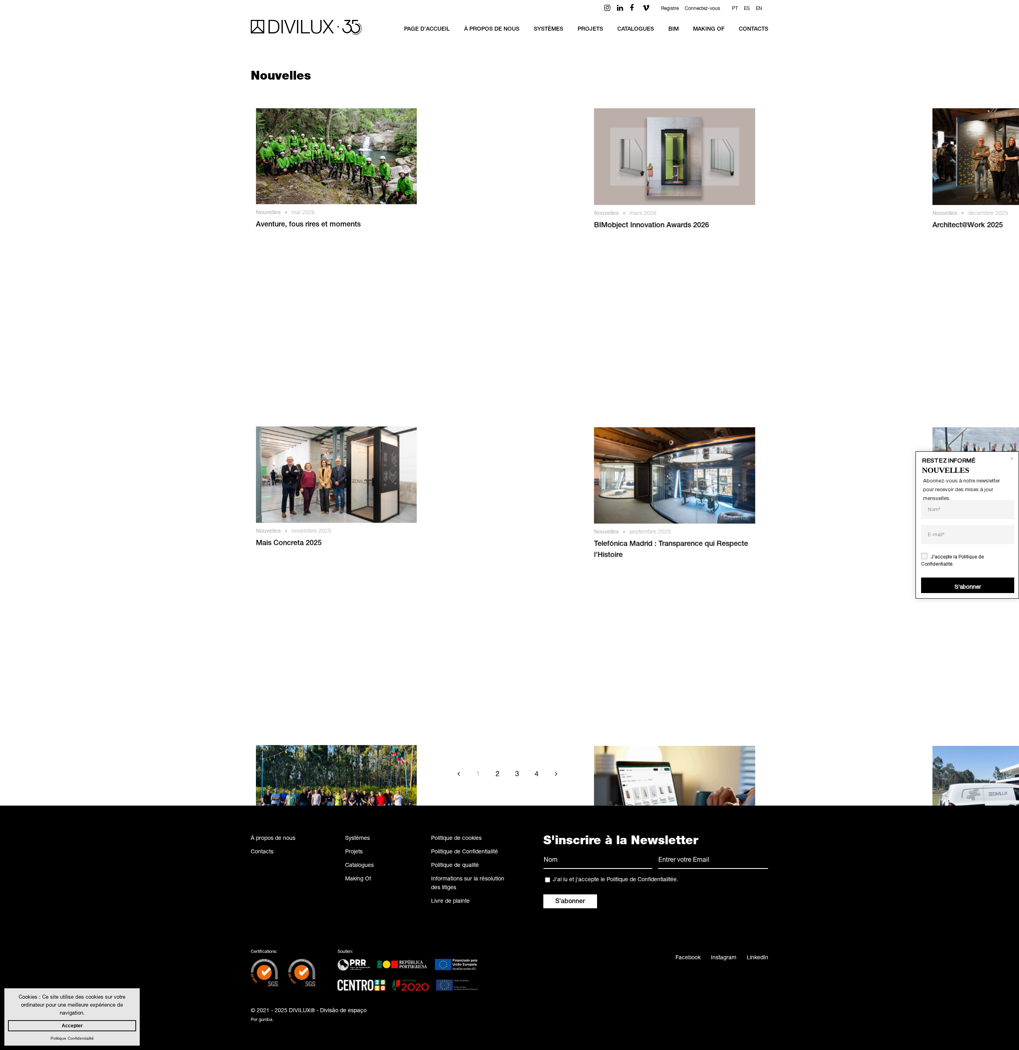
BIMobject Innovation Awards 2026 (481, 225)
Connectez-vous (702, 8)
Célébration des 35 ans (461, 713)
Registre (670, 8)
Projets (354, 852)
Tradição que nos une (291, 550)
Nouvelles (268, 213)
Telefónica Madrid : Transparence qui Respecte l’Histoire (501, 393)
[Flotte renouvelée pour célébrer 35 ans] (671, 481)
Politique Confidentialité (72, 1038)
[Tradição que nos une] (336, 481)
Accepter (72, 1026)
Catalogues (359, 865)
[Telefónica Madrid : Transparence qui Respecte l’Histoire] (504, 319)
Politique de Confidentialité (464, 852)
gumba (265, 1020)
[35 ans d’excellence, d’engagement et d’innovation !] (671, 644)
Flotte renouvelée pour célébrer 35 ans (654, 550)
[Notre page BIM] (504, 481)
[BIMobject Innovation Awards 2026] (504, 156)
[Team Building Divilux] (671, 319)
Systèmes (357, 838)
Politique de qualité (455, 865)
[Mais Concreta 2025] (336, 319)
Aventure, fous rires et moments (308, 224)
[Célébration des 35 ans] (504, 644)
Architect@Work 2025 (626, 225)
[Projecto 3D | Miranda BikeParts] (336, 644)
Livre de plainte (450, 901)
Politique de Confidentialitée (642, 880)
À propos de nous (273, 838)
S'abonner (968, 587)
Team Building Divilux (626, 388)
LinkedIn (757, 958)
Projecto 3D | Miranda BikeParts (308, 713)
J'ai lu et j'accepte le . (615, 880)
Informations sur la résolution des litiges (467, 883)
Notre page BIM (450, 550)
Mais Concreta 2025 (289, 388)
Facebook (688, 958)
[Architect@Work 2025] (671, 156)
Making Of (358, 879)
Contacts (262, 852)
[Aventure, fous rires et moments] (336, 156)
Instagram (723, 958)
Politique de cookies (456, 838)
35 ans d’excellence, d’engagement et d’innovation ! (653, 719)
